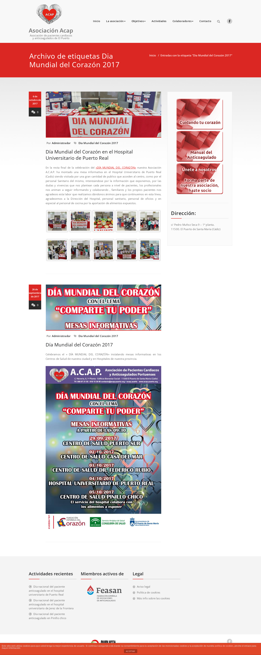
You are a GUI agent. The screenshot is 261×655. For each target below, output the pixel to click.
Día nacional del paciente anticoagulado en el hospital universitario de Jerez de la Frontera (51, 604)
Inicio (96, 21)
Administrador (61, 143)
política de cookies (224, 646)
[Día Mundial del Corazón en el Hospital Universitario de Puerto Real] (103, 116)
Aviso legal (143, 586)
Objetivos (138, 21)
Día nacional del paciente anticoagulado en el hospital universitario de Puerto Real (47, 590)
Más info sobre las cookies (153, 598)
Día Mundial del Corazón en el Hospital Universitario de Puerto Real (89, 154)
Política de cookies (148, 592)
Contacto (205, 21)
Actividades (159, 21)
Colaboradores (182, 21)
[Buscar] (218, 21)
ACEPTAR (130, 651)
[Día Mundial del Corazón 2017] (103, 309)
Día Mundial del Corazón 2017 (79, 344)
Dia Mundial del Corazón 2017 (98, 143)
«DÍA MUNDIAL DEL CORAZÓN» (116, 167)
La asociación (115, 21)
